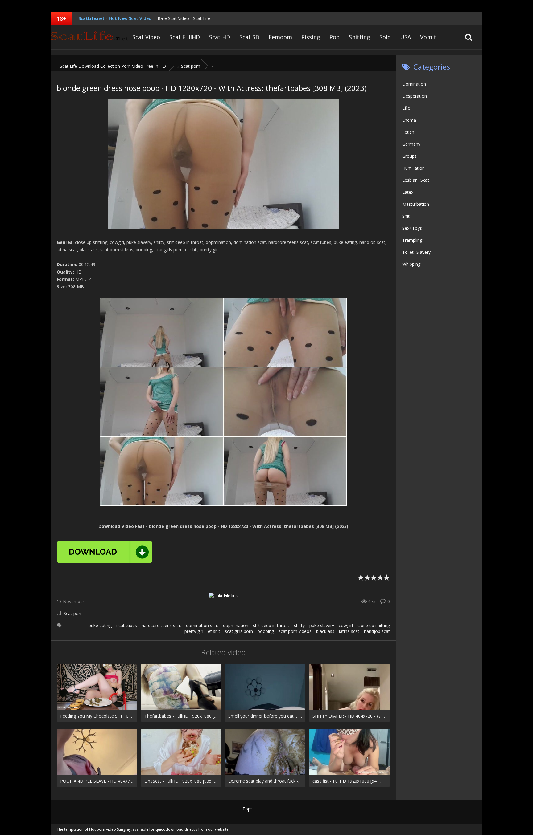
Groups (409, 156)
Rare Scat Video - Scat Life (184, 18)
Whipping (411, 264)
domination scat (202, 625)
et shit (214, 631)
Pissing (310, 37)
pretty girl (193, 631)
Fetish (408, 132)
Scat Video (146, 37)
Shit (406, 216)
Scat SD (249, 37)
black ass (325, 631)
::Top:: (246, 809)
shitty (299, 625)
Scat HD (219, 37)
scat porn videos (295, 631)
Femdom (280, 37)
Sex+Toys (412, 228)
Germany (411, 144)
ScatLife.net (89, 37)
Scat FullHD (184, 37)
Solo (385, 37)
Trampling (412, 240)
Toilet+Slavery (416, 252)
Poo (334, 37)
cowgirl (346, 625)
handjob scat (377, 631)
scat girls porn (239, 631)
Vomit (428, 37)
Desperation (414, 96)
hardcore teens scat (161, 625)
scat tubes (126, 625)
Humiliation (413, 168)
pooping (266, 631)
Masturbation (415, 204)
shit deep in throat (271, 625)
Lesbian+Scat (415, 180)
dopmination (235, 625)
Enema (409, 120)
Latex (407, 192)
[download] (104, 552)
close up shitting (373, 625)
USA (405, 37)
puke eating (100, 625)
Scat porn (73, 613)
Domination (414, 84)
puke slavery (321, 625)
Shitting (359, 37)
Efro (406, 108)
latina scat (349, 631)
